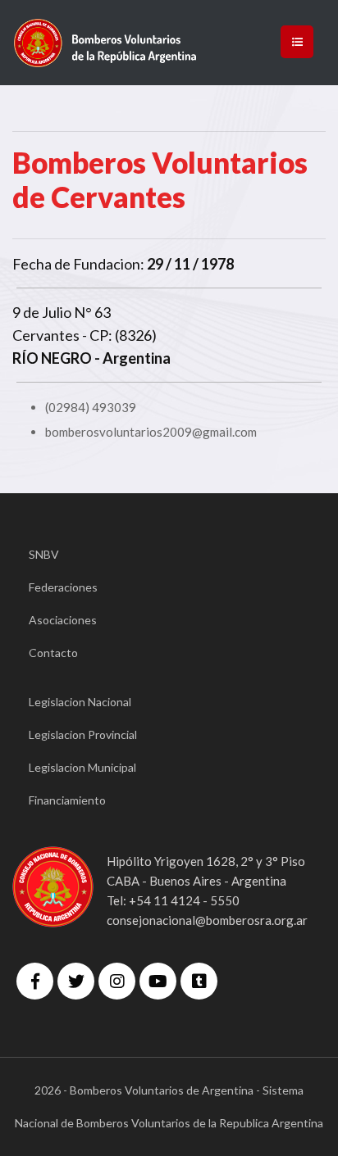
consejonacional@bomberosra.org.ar (207, 920)
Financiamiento (67, 800)
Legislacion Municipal (82, 767)
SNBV (44, 554)
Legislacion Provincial (83, 734)
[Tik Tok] (198, 981)
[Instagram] (116, 981)
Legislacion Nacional (80, 702)
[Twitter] (75, 981)
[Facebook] (34, 981)
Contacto (53, 653)
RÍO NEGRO (52, 358)
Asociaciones (63, 620)
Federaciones (63, 587)
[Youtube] (157, 981)
